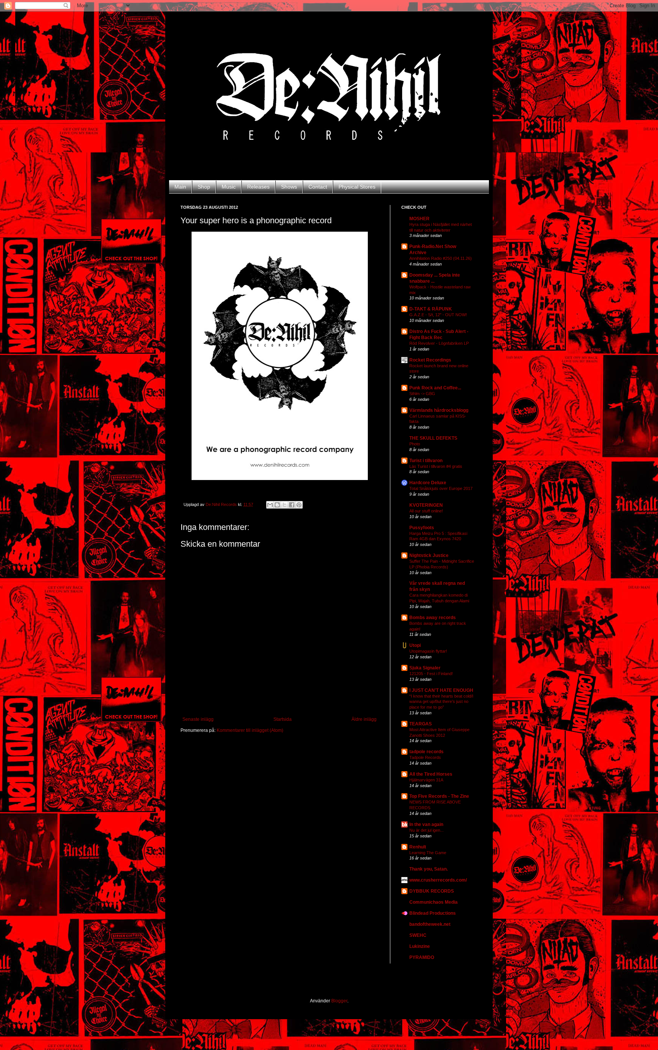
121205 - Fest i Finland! (431, 673)
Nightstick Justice (429, 555)
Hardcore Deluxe (427, 482)
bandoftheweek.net (429, 924)
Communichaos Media (433, 902)
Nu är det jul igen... (426, 830)
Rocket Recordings (430, 360)
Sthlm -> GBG (422, 393)
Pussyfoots (421, 527)
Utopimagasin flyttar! (428, 651)
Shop (204, 187)
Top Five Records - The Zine (439, 796)
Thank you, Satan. (428, 869)
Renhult (417, 847)
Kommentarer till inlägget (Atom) (250, 730)
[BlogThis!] (277, 505)
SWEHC (417, 935)
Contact (317, 187)
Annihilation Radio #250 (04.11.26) (440, 258)
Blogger (339, 1001)
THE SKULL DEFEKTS (433, 438)
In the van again (426, 824)
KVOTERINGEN (426, 505)
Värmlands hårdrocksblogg (438, 410)
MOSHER (419, 218)
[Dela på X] (284, 505)
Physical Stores (357, 187)
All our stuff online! (426, 511)
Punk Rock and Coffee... (435, 388)
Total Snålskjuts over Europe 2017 (441, 488)
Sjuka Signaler (425, 668)
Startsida (282, 719)
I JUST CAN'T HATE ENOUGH (441, 690)
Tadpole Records (425, 757)
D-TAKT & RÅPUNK (430, 309)
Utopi (415, 645)
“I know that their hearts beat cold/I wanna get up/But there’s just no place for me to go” (441, 702)
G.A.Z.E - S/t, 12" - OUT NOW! (438, 314)
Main (180, 187)
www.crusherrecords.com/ (438, 880)
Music (229, 187)
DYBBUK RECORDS (431, 891)
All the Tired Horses (430, 774)
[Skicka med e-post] (270, 505)
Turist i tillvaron (425, 460)
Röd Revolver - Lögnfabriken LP (439, 343)
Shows (289, 187)
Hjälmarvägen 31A (426, 780)
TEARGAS (420, 724)
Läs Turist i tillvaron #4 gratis (435, 466)
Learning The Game (427, 852)
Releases (258, 187)
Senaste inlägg (198, 719)
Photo (414, 444)
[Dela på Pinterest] (299, 505)
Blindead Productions (432, 913)
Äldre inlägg (364, 719)
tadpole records (426, 751)
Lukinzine (419, 946)
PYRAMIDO (421, 957)
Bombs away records (432, 617)
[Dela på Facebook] (291, 505)
